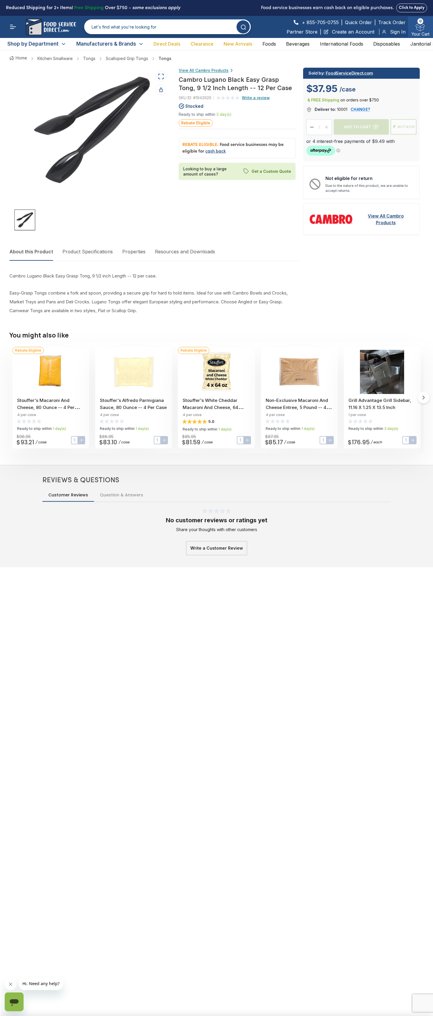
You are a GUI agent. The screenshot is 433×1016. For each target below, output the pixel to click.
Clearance (202, 44)
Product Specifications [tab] (87, 252)
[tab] (24, 219)
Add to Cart (357, 126)
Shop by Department (33, 44)
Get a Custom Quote (271, 171)
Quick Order (358, 22)
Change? (360, 109)
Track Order (392, 22)
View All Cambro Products (204, 70)
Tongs (89, 58)
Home (21, 57)
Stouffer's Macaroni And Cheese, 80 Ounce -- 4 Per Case (46, 407)
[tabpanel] (154, 293)
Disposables (386, 44)
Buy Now (406, 126)
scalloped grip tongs (127, 58)
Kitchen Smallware (55, 58)
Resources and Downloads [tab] (185, 252)
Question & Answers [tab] (121, 495)
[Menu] (12, 27)
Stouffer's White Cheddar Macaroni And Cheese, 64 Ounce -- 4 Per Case (210, 407)
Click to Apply (411, 8)
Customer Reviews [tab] (68, 495)
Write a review (256, 97)
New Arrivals (238, 44)
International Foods (341, 44)
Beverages (298, 44)
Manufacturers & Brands (106, 44)
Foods (269, 44)
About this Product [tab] (31, 252)
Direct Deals (166, 44)
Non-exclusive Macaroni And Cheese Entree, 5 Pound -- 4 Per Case (297, 407)
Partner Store (302, 32)
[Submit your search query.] (243, 27)
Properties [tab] (134, 252)
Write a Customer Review (216, 548)
